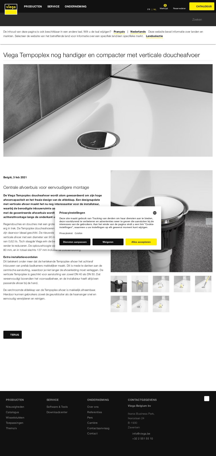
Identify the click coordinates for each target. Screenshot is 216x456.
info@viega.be (141, 433)
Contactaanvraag (98, 428)
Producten (15, 399)
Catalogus (12, 412)
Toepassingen (14, 422)
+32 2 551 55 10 (142, 438)
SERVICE (53, 399)
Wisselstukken (15, 417)
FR (148, 9)
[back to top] (206, 398)
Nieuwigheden (15, 406)
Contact (92, 433)
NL (154, 9)
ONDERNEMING (98, 399)
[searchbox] (105, 19)
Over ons (93, 406)
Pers (90, 417)
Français (119, 31)
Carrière (92, 422)
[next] (209, 221)
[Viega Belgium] (11, 6)
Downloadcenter (57, 412)
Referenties (94, 412)
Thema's (11, 428)
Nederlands (138, 31)
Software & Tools (57, 406)
